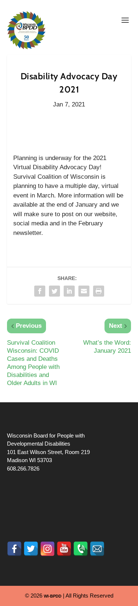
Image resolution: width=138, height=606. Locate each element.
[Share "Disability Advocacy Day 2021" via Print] (98, 291)
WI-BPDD (52, 596)
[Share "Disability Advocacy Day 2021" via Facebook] (39, 291)
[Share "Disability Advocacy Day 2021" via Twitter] (54, 291)
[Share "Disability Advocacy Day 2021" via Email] (84, 291)
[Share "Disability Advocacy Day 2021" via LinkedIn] (69, 291)
